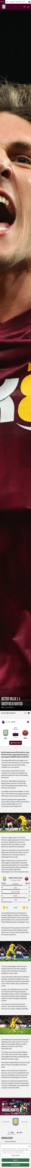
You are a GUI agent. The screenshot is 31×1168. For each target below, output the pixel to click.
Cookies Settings (15, 1155)
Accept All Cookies (15, 1165)
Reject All (15, 1160)
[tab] (2, 2)
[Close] (29, 1146)
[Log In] (29, 2)
